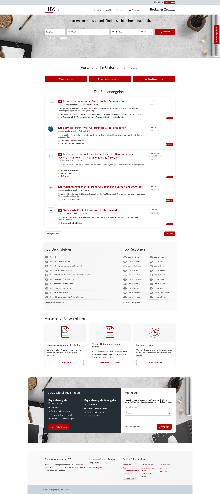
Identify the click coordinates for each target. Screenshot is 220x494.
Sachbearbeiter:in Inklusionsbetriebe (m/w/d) (90, 210)
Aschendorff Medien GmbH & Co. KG (83, 105)
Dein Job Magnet (95, 468)
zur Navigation (165, 468)
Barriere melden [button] (147, 464)
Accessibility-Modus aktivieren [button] (148, 469)
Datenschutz (127, 474)
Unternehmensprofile (103, 10)
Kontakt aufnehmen (155, 362)
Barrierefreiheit (165, 464)
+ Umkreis (142, 32)
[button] (151, 32)
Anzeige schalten (170, 2)
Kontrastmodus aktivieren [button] (147, 475)
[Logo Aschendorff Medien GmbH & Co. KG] (51, 102)
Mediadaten (158, 2)
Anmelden (136, 10)
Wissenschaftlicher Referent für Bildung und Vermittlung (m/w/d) (102, 187)
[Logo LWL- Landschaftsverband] (51, 188)
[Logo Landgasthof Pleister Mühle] (51, 129)
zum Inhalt (164, 471)
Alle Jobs (61, 105)
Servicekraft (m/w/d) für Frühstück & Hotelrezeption (94, 128)
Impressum (127, 464)
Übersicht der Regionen (131, 303)
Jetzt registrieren (59, 427)
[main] (110, 233)
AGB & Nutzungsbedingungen (130, 469)
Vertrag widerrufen (129, 478)
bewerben (169, 118)
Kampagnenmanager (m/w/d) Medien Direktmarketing (95, 101)
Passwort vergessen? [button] (132, 427)
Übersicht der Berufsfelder (54, 303)
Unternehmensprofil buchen (110, 362)
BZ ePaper (81, 467)
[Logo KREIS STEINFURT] (51, 155)
